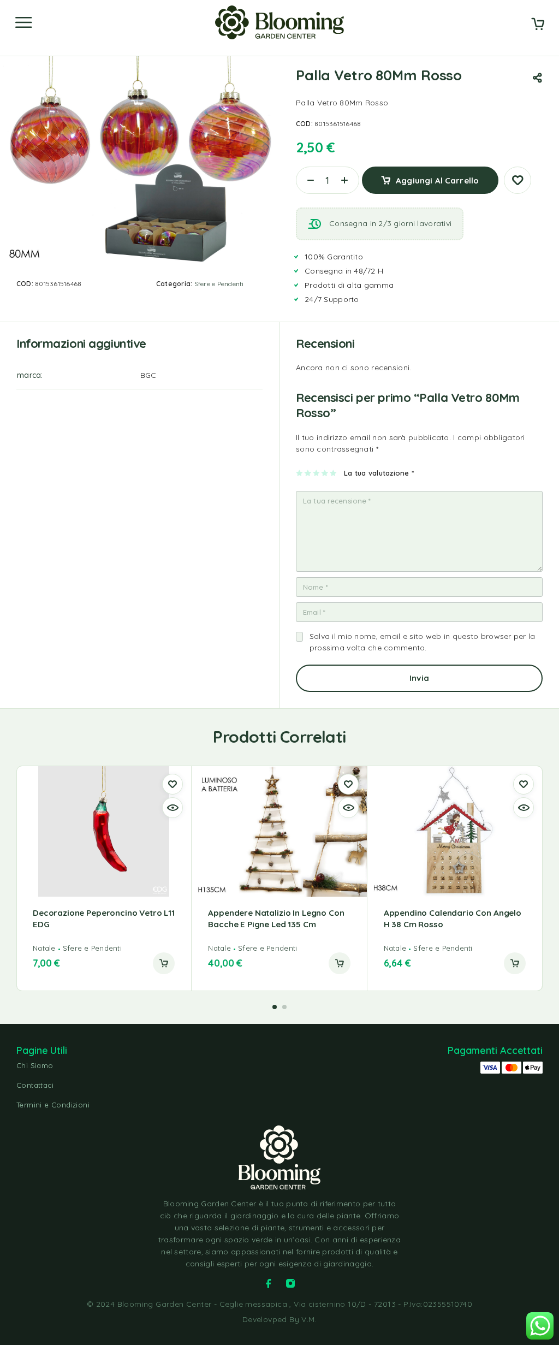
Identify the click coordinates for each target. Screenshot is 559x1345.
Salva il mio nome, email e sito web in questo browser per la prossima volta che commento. (423, 642)
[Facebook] (269, 1283)
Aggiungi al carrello (437, 180)
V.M (307, 1319)
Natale (44, 948)
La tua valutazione (379, 473)
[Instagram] (290, 1283)
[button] (164, 963)
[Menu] (23, 22)
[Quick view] (172, 807)
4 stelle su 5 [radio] (325, 473)
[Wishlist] (517, 180)
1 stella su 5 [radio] (300, 473)
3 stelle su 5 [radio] (317, 473)
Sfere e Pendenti (219, 284)
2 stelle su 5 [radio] (308, 473)
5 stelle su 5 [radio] (334, 473)
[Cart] (537, 25)
